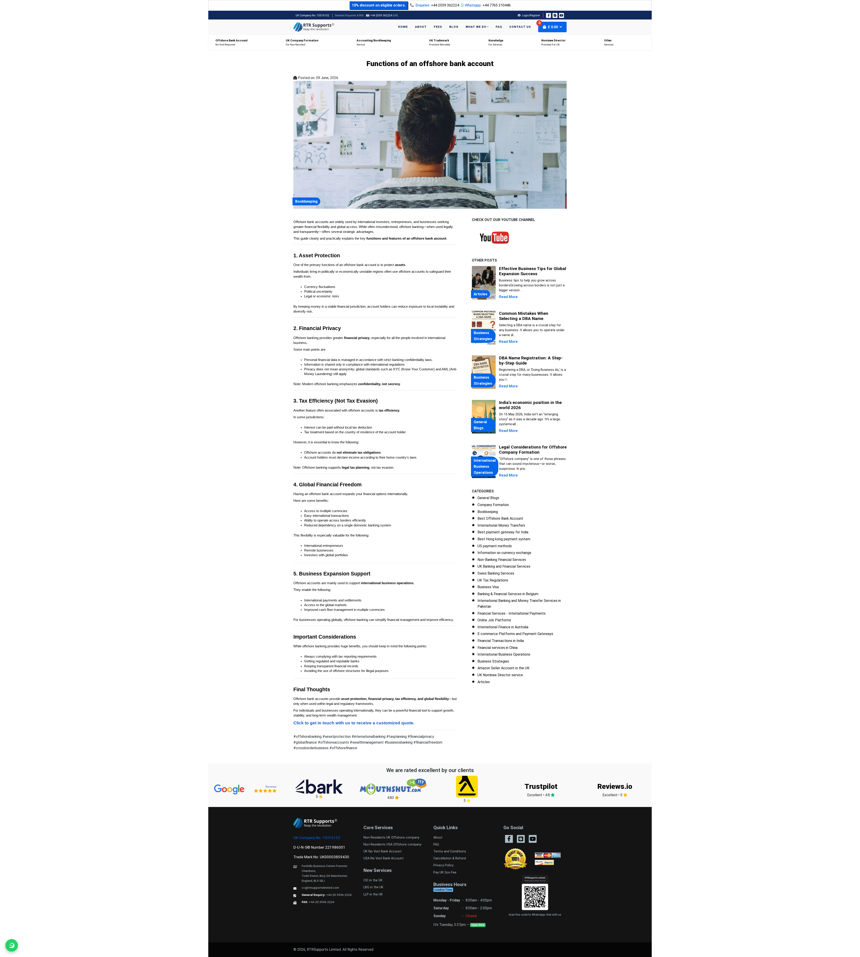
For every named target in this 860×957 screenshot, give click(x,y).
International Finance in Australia (502, 627)
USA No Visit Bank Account (383, 858)
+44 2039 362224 (445, 5)
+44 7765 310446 (496, 5)
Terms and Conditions (449, 851)
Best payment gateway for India (502, 532)
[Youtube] (561, 15)
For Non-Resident (302, 42)
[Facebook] (548, 15)
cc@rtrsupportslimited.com (320, 887)
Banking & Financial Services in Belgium (507, 594)
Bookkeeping (487, 512)
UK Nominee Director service (500, 675)
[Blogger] (555, 15)
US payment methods (494, 546)
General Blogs (488, 498)
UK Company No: (312, 15)
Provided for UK (553, 42)
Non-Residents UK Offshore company (391, 837)
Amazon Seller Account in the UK (503, 668)
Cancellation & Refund (449, 858)
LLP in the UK (373, 894)
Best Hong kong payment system (503, 539)
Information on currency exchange (504, 553)
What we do (476, 26)
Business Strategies (493, 661)
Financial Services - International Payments (511, 613)
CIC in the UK (373, 880)
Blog (453, 26)
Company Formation (493, 505)
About (421, 26)
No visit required (231, 42)
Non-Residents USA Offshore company (392, 844)
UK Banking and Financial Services (503, 566)
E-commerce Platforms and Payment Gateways (515, 634)
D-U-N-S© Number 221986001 (319, 847)
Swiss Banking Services (495, 573)
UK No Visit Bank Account (382, 851)
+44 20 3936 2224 (339, 895)
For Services (495, 42)
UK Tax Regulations (492, 580)
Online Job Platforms (494, 620)
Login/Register (530, 15)
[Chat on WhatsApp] (11, 945)
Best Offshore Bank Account (500, 518)
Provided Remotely (439, 42)
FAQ (499, 26)
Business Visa (488, 587)
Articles (483, 682)
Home (403, 26)
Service (374, 42)
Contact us (520, 26)
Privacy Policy (443, 865)
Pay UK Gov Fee (444, 872)
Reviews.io (614, 786)
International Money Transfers (501, 525)
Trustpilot (541, 786)
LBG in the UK (373, 887)
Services (609, 42)
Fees (438, 26)
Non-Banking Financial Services (501, 560)
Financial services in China (497, 648)
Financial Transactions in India (500, 641)
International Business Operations (503, 654)
